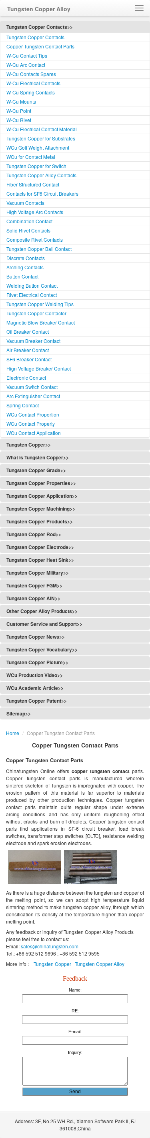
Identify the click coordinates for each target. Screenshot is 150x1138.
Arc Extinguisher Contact (33, 396)
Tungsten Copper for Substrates (40, 138)
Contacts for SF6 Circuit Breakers (42, 193)
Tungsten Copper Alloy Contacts (41, 175)
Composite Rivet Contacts (34, 239)
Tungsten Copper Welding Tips (40, 304)
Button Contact (22, 276)
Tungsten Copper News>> (35, 636)
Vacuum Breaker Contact (33, 340)
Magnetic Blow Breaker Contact (40, 322)
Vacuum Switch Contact (32, 386)
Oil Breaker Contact (27, 331)
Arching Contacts (25, 267)
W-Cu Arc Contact (25, 64)
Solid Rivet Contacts (28, 230)
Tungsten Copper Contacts (35, 37)
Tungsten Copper (52, 963)
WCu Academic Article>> (35, 687)
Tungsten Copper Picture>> (37, 662)
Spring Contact (22, 405)
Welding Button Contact (32, 285)
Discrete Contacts (25, 257)
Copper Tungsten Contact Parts (40, 46)
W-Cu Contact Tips (26, 55)
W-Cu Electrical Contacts (33, 83)
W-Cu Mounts (21, 101)
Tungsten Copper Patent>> (36, 700)
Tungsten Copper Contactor (36, 313)
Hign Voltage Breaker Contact (38, 368)
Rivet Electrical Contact (31, 294)
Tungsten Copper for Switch (36, 165)
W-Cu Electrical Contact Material (41, 129)
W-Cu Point (18, 110)
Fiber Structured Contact (32, 184)
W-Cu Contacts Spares (31, 73)
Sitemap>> (18, 713)
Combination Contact (29, 221)
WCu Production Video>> (34, 675)
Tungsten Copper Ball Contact (39, 248)
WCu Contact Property (30, 423)
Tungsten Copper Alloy (99, 963)
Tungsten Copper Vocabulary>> (42, 649)
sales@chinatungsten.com (49, 946)
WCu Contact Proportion (32, 414)
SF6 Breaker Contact (29, 359)
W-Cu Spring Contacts (30, 92)
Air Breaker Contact (27, 350)
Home (12, 732)
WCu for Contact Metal (30, 156)
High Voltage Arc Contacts (34, 211)
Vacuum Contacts (25, 202)
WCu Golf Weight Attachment (37, 147)
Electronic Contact (26, 377)
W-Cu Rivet (18, 119)
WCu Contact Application (33, 432)
